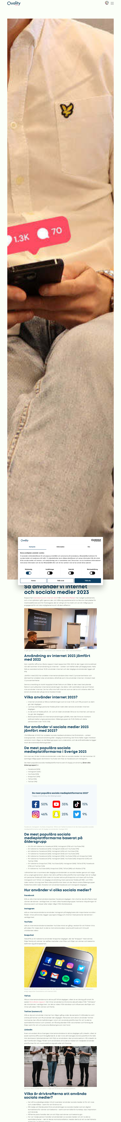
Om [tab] (89, 546)
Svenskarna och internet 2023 (45, 598)
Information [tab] (60, 546)
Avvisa (33, 580)
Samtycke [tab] (32, 546)
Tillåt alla (88, 580)
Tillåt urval (60, 580)
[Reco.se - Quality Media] (107, 3)
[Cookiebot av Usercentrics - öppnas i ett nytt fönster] (92, 540)
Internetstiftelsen (68, 598)
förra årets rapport (37, 1002)
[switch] (50, 573)
